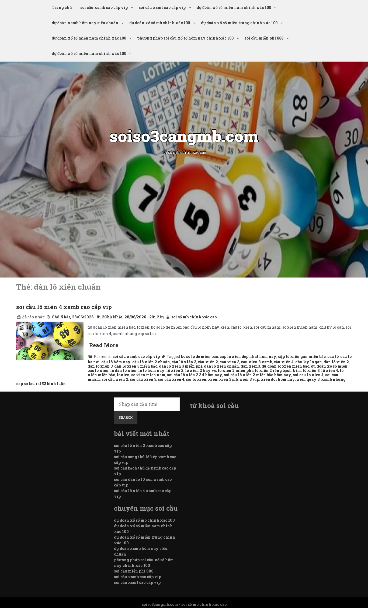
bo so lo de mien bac (199, 356)
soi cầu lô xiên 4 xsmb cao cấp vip (64, 307)
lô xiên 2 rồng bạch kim (278, 370)
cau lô (333, 356)
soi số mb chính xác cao (194, 316)
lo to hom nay (151, 370)
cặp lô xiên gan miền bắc (302, 356)
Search (126, 417)
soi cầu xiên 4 (171, 379)
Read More (103, 345)
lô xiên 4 (329, 370)
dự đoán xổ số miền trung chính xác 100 (239, 22)
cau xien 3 (229, 361)
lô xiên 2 (174, 370)
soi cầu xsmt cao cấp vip (162, 7)
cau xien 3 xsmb (256, 361)
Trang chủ (62, 7)
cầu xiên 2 (208, 361)
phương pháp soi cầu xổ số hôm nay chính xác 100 (185, 38)
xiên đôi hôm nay (278, 379)
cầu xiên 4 (284, 361)
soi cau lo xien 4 (308, 374)
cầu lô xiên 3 (184, 361)
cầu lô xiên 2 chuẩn (151, 361)
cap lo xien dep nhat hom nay (248, 356)
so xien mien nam (148, 374)
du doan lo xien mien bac (285, 366)
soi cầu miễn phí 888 (264, 38)
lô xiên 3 (311, 370)
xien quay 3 (308, 379)
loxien (123, 374)
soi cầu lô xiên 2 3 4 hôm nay (194, 374)
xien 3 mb (228, 379)
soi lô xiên (196, 379)
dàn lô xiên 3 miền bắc (135, 366)
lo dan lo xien (123, 370)
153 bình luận (53, 383)
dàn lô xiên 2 (336, 361)
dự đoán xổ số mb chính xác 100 (159, 22)
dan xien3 (250, 366)
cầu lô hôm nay (116, 361)
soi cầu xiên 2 (115, 379)
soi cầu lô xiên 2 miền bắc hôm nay (257, 374)
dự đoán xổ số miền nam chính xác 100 (234, 7)
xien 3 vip (249, 379)
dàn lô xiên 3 (100, 366)
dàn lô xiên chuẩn (221, 366)
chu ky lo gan (308, 361)
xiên (212, 379)
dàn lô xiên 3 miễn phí (180, 366)
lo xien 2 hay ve (200, 370)
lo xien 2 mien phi (235, 370)
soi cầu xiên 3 (143, 379)
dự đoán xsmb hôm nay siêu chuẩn (85, 22)
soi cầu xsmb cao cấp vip (104, 7)
